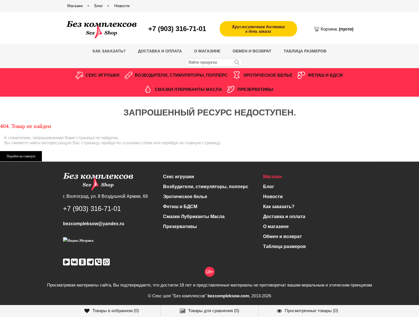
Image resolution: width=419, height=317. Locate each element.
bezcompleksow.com (228, 295)
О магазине (207, 51)
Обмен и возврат (252, 51)
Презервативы (255, 89)
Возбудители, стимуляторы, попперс (181, 75)
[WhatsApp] (106, 262)
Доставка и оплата (160, 51)
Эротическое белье (267, 75)
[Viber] (98, 262)
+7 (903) (177, 28)
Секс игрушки (102, 75)
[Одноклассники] (82, 262)
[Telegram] (90, 262)
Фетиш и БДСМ (325, 75)
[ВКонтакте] (74, 262)
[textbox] (214, 62)
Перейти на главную (21, 156)
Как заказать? (109, 51)
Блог (268, 186)
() (115, 310)
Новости (273, 196)
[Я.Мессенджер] (66, 262)
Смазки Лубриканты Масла (188, 89)
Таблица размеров (305, 51)
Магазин (272, 176)
